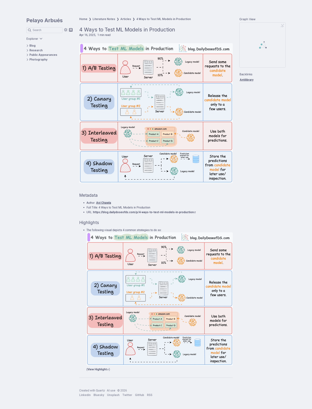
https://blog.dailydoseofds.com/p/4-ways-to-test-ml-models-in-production (143, 212)
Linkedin (85, 395)
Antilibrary (247, 79)
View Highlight (97, 369)
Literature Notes (104, 19)
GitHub (139, 395)
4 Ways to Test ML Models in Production (163, 19)
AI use (111, 390)
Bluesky (99, 395)
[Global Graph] (282, 25)
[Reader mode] (71, 30)
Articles (125, 19)
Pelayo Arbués (44, 20)
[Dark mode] (66, 30)
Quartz (100, 390)
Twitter (127, 395)
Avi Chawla (103, 202)
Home (83, 19)
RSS (149, 395)
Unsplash (113, 395)
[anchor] (101, 195)
